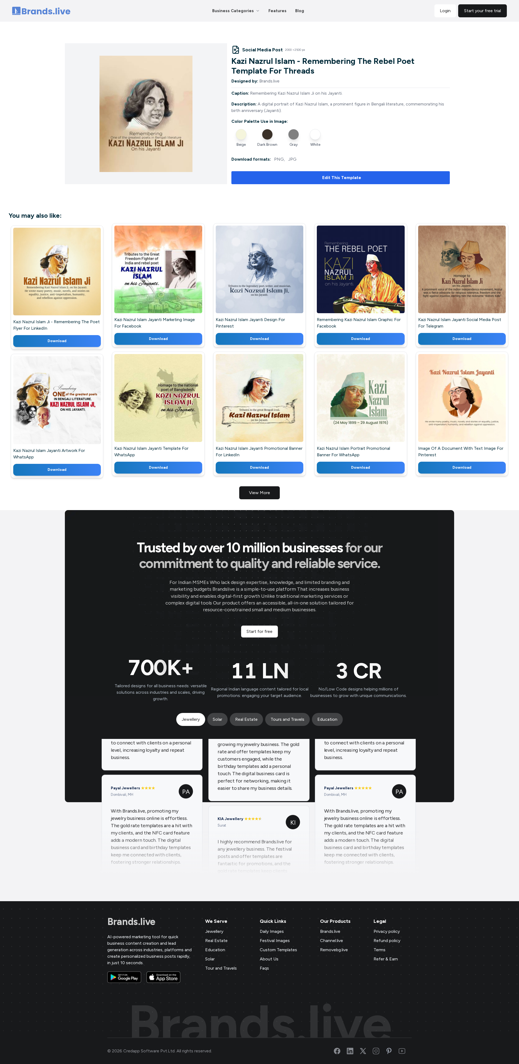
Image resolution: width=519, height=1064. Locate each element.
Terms (379, 949)
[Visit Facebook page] (340, 1051)
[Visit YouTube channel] (405, 1051)
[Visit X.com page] (366, 1051)
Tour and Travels (221, 968)
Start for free (259, 631)
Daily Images (272, 931)
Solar (210, 958)
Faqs (264, 968)
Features (277, 10)
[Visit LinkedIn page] (353, 1051)
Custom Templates (278, 949)
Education (215, 949)
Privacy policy (387, 931)
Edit (45, 279)
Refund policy (387, 940)
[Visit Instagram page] (379, 1051)
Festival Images (275, 940)
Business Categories (233, 10)
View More (259, 492)
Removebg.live (334, 949)
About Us (269, 958)
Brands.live (131, 921)
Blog (299, 10)
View (66, 279)
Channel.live (331, 940)
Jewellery (214, 931)
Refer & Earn (386, 958)
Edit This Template (341, 177)
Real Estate (216, 940)
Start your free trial (482, 10)
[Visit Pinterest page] (392, 1051)
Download (57, 341)
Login (445, 10)
